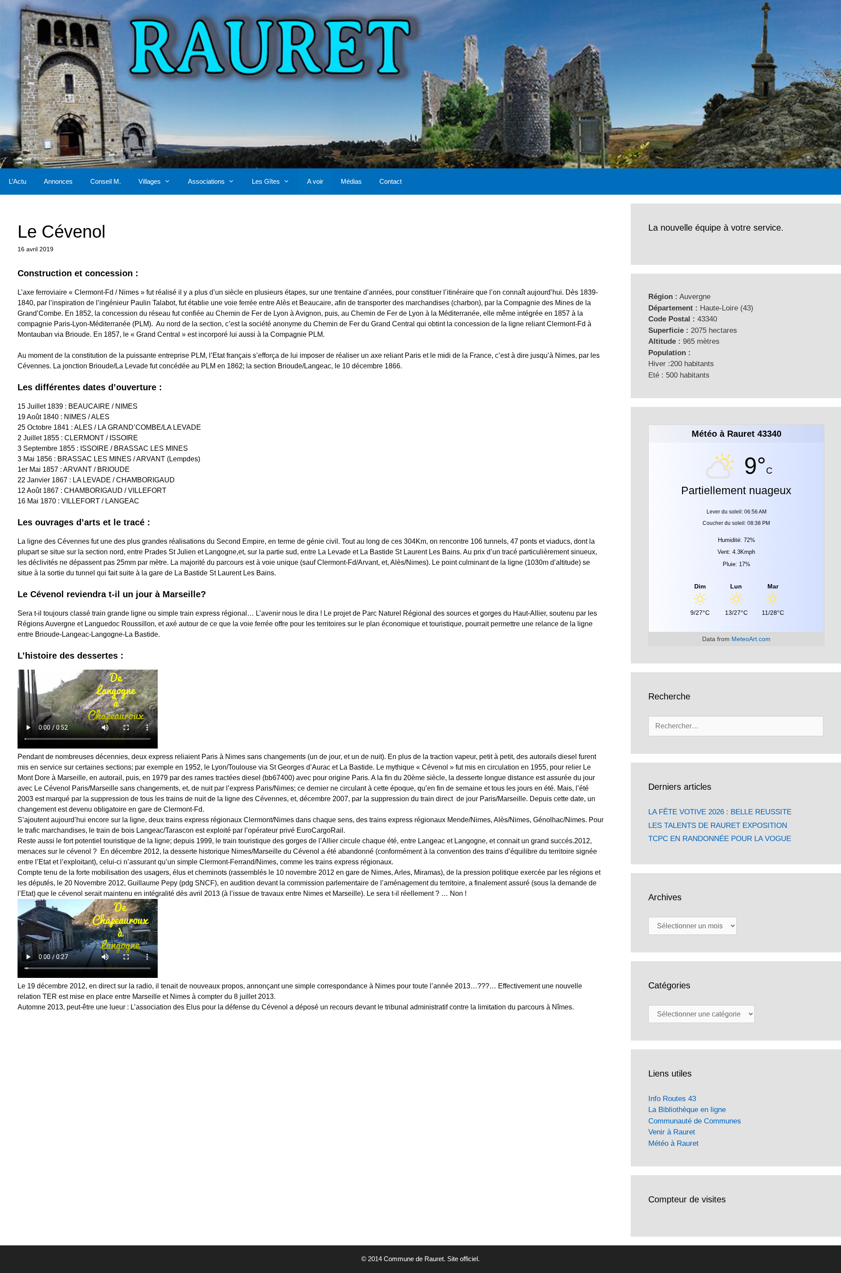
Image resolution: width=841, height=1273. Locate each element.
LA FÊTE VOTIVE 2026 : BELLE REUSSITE (720, 812)
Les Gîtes (266, 181)
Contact (390, 181)
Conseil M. (105, 181)
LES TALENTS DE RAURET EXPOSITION (717, 825)
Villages (149, 181)
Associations (206, 181)
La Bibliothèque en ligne (687, 1109)
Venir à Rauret (671, 1132)
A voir (315, 181)
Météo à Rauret (673, 1143)
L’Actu (17, 181)
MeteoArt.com (750, 638)
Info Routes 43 (672, 1099)
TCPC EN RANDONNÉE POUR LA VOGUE (719, 838)
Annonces (58, 181)
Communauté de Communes (694, 1121)
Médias (351, 181)
